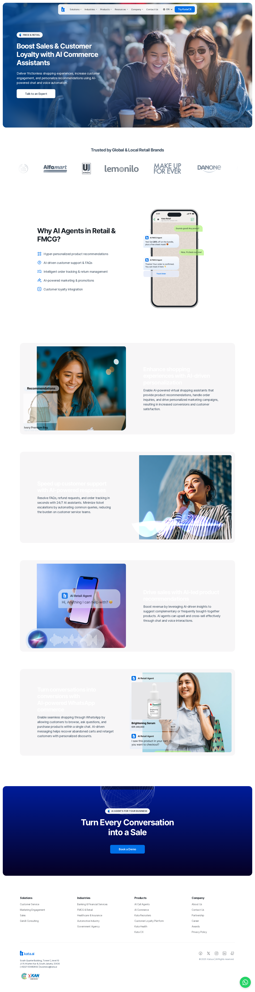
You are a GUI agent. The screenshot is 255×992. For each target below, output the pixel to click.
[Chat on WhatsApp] (245, 982)
